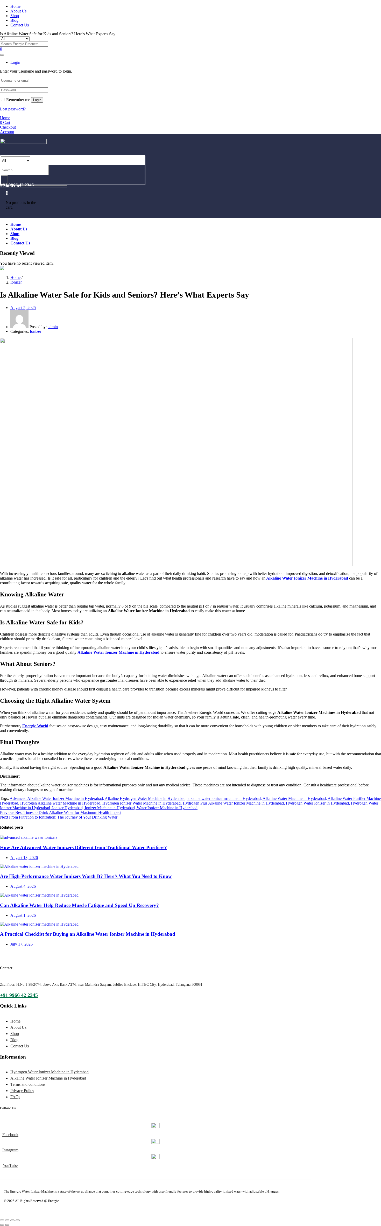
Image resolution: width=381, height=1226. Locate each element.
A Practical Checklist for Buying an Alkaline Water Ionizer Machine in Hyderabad (87, 934)
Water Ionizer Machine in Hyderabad (167, 808)
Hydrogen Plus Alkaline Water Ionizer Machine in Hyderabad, (234, 803)
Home (15, 6)
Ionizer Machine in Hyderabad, (111, 808)
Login (37, 100)
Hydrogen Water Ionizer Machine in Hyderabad (49, 1072)
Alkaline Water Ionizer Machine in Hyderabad (307, 578)
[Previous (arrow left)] (2, 1225)
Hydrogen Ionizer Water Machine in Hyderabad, (142, 803)
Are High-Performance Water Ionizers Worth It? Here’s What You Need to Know (86, 876)
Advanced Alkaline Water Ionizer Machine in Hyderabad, (57, 798)
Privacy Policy (22, 1090)
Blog (14, 20)
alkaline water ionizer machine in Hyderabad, (225, 798)
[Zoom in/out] (18, 1220)
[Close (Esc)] (2, 1220)
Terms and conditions (27, 1084)
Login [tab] (15, 62)
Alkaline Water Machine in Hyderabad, (295, 798)
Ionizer (16, 282)
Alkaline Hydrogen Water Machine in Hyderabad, (146, 798)
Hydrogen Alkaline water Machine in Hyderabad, (61, 803)
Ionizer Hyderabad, (68, 808)
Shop (14, 15)
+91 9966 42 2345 (19, 995)
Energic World (35, 726)
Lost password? (13, 109)
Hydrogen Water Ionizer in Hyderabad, (318, 803)
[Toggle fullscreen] (12, 1220)
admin (53, 327)
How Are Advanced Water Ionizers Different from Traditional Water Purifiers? (83, 847)
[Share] (7, 1220)
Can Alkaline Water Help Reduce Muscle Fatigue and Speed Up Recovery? (79, 905)
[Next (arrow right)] (7, 1225)
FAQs (15, 1097)
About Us (18, 11)
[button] (7, 193)
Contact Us (19, 25)
